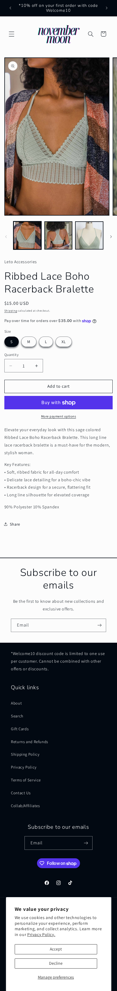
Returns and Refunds (29, 741)
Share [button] (15, 524)
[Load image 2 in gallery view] (58, 235)
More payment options (58, 416)
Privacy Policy (24, 767)
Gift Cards (20, 728)
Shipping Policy (25, 754)
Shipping (10, 310)
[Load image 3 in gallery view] (89, 235)
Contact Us (20, 792)
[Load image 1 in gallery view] (27, 235)
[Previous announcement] (10, 8)
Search (17, 715)
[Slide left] (6, 237)
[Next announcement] (107, 8)
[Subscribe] (99, 625)
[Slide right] (111, 237)
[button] (11, 34)
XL (63, 341)
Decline (56, 963)
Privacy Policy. (41, 934)
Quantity (11, 354)
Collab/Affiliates (25, 805)
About (16, 703)
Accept (56, 949)
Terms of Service (26, 780)
